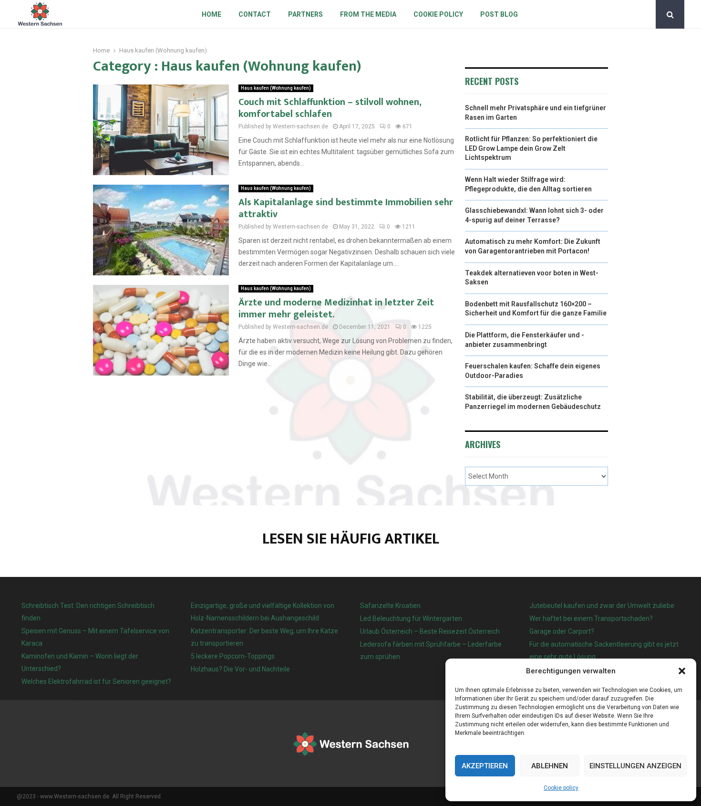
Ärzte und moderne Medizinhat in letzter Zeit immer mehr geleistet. (336, 308)
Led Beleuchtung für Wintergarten (411, 618)
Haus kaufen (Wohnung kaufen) (276, 88)
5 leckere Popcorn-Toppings (233, 656)
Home (211, 14)
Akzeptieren (485, 766)
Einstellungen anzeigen (635, 766)
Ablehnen (549, 766)
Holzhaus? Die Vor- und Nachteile (240, 669)
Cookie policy (561, 788)
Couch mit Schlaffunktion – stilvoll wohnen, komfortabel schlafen (329, 108)
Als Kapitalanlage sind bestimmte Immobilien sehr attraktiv (345, 208)
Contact (254, 14)
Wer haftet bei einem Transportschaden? (591, 618)
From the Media (368, 14)
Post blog (499, 14)
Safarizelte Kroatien (391, 605)
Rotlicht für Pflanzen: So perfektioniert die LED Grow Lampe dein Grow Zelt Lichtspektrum (531, 148)
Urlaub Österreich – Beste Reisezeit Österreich (430, 631)
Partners (305, 14)
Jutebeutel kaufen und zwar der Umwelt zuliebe (601, 605)
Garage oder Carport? (561, 631)
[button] (682, 671)
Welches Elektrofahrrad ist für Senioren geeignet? (96, 681)
